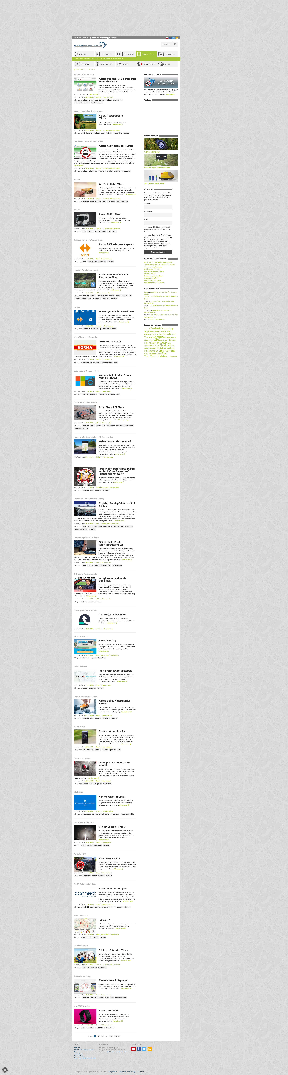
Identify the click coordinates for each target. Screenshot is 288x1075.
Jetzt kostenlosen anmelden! (116, 1052)
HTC (167, 340)
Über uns (140, 1072)
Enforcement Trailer (106, 171)
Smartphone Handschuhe (154, 283)
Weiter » (118, 1036)
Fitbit (96, 566)
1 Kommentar (107, 359)
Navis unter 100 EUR (152, 269)
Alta (84, 566)
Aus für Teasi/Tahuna (157, 319)
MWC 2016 (101, 1028)
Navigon (90, 262)
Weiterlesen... (171, 94)
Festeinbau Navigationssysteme (85, 1058)
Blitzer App (93, 171)
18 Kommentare (107, 457)
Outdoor (162, 348)
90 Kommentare (106, 1025)
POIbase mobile (100, 231)
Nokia (154, 348)
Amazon (86, 658)
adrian (98, 293)
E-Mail (146, 219)
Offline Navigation (81, 529)
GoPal (151, 340)
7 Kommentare (108, 97)
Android (86, 201)
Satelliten (106, 845)
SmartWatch (110, 1028)
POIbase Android (107, 362)
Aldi (149, 329)
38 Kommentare (106, 904)
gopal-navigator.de (89, 38)
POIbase (109, 100)
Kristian (98, 811)
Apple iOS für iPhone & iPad (83, 1050)
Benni (98, 259)
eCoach (92, 296)
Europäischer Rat (117, 526)
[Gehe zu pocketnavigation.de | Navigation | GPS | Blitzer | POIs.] (74, 69)
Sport (159, 353)
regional (109, 133)
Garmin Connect (121, 296)
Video (167, 357)
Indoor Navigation (89, 688)
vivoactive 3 (102, 394)
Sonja (98, 487)
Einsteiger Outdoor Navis (154, 271)
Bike (157, 331)
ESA (84, 845)
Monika (98, 97)
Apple (92, 426)
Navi (92, 490)
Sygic (107, 998)
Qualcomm (107, 784)
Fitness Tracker (102, 296)
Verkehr (103, 937)
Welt (112, 998)
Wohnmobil (102, 967)
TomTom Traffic (93, 937)
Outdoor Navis (79, 1056)
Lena (146, 292)
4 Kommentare (108, 629)
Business (167, 331)
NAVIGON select (100, 262)
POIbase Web (117, 100)
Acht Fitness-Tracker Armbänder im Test (159, 265)
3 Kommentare (106, 259)
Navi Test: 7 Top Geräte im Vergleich (158, 262)
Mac (96, 100)
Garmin (112, 296)
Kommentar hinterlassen (111, 130)
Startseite (77, 38)
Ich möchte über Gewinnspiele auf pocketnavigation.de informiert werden (157, 229)
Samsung (153, 350)
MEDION (166, 342)
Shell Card (111, 201)
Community (147, 334)
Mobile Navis (78, 1054)
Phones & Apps (82, 70)
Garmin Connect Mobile (103, 907)
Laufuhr (77, 298)
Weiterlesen (93, 94)
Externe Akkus (149, 274)
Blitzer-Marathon (98, 876)
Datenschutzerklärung (127, 1072)
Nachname (148, 211)
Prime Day (101, 658)
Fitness (166, 334)
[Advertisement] (128, 18)
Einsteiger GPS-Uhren (152, 280)
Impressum (113, 1072)
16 (111, 1036)
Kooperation (87, 362)
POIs (102, 133)
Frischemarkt (87, 133)
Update (119, 907)
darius (98, 457)
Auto (84, 602)
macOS (101, 100)
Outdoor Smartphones (153, 267)
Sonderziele (118, 133)
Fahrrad (155, 334)
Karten (101, 998)
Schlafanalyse (117, 566)
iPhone (147, 342)
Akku (145, 329)
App (84, 262)
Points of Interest (97, 103)
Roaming (92, 529)
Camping (86, 967)
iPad (174, 340)
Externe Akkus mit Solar (153, 276)
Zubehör (173, 356)
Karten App (96, 814)
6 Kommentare (106, 747)
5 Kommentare (108, 326)
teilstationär (126, 171)
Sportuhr (113, 750)
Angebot (93, 658)
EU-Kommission (104, 526)
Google (98, 426)
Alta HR (90, 566)
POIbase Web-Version (82, 103)
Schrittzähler (86, 298)
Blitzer (85, 100)
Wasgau (126, 133)
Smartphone (129, 426)
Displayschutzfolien (151, 278)
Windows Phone (122, 201)
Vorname (147, 203)
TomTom (100, 688)
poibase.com (112, 38)
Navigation (129, 526)
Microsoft (86, 329)
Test (119, 750)
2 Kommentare (107, 563)
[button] (5, 1070)
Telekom (111, 262)
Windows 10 (114, 814)
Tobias (146, 296)
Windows (92, 70)
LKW (84, 231)
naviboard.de (102, 38)
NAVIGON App (96, 329)
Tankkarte (106, 718)
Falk (160, 334)
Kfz (89, 602)
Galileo (85, 784)
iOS (130, 296)
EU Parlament (92, 526)
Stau (84, 937)
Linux (91, 100)
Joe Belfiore (111, 426)
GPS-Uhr (105, 750)
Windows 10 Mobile (109, 329)
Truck (114, 231)
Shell (104, 201)
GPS (91, 784)
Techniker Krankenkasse (101, 298)
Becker (153, 332)
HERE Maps (87, 814)
